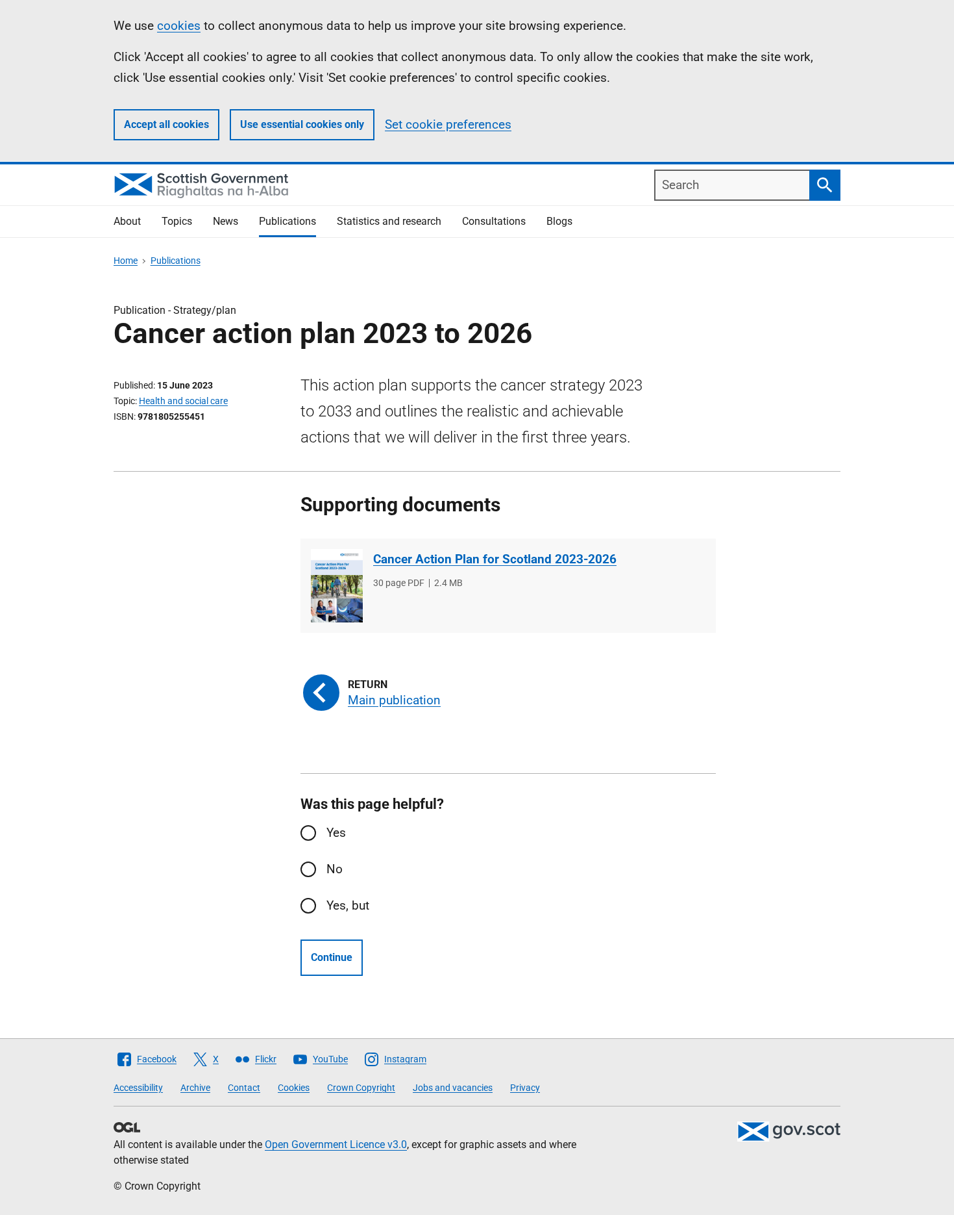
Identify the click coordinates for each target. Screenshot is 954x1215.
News (225, 221)
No (334, 869)
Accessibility (138, 1087)
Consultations (494, 221)
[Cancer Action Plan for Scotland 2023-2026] (337, 585)
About (127, 221)
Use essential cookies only (302, 124)
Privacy (525, 1087)
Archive (195, 1087)
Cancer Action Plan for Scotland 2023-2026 (495, 559)
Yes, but (347, 905)
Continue (331, 957)
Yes (336, 832)
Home (126, 260)
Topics (177, 221)
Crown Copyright (361, 1087)
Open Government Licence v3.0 (336, 1144)
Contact (244, 1087)
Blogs (559, 221)
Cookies (294, 1087)
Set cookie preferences (448, 124)
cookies (179, 25)
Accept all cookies (166, 124)
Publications (287, 221)
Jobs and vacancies (453, 1087)
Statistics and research (389, 221)
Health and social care (183, 401)
